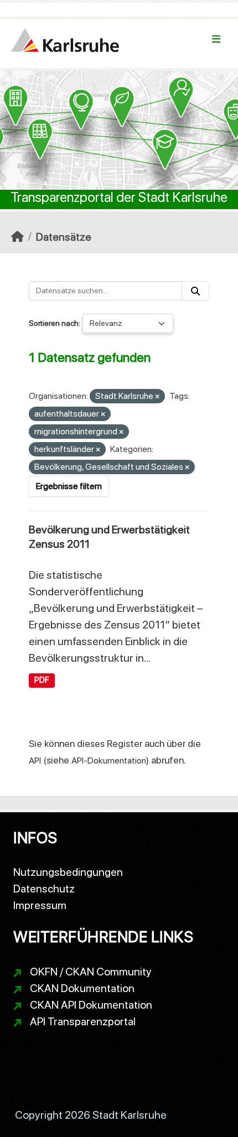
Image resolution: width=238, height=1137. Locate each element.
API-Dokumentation (108, 760)
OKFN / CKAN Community (91, 971)
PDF (41, 680)
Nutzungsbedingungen (68, 872)
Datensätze (63, 236)
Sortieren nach (54, 323)
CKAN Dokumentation (82, 988)
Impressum (39, 905)
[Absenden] (195, 290)
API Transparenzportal (83, 1021)
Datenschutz (44, 888)
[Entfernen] (157, 397)
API (35, 760)
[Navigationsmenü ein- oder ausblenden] (216, 39)
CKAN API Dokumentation (91, 1004)
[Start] (17, 236)
